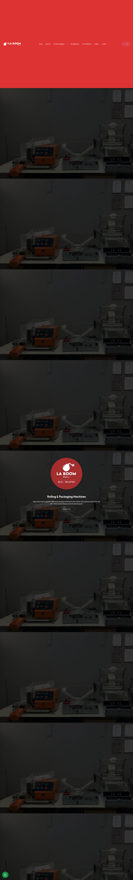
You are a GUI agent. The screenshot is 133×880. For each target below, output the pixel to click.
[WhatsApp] (5, 875)
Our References (74, 44)
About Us (48, 44)
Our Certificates (86, 44)
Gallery (97, 44)
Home (40, 44)
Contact (104, 44)
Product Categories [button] (59, 44)
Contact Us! (66, 509)
